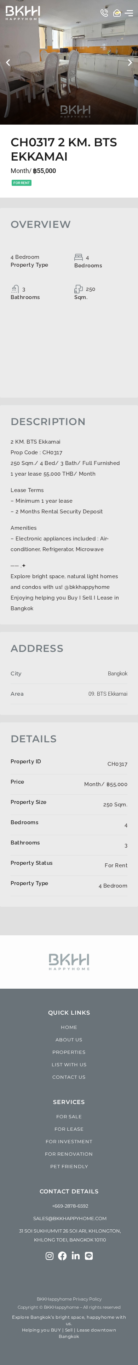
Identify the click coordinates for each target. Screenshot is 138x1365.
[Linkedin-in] (75, 1255)
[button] (128, 13)
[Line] (88, 1255)
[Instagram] (49, 1255)
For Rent (21, 183)
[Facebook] (62, 1255)
